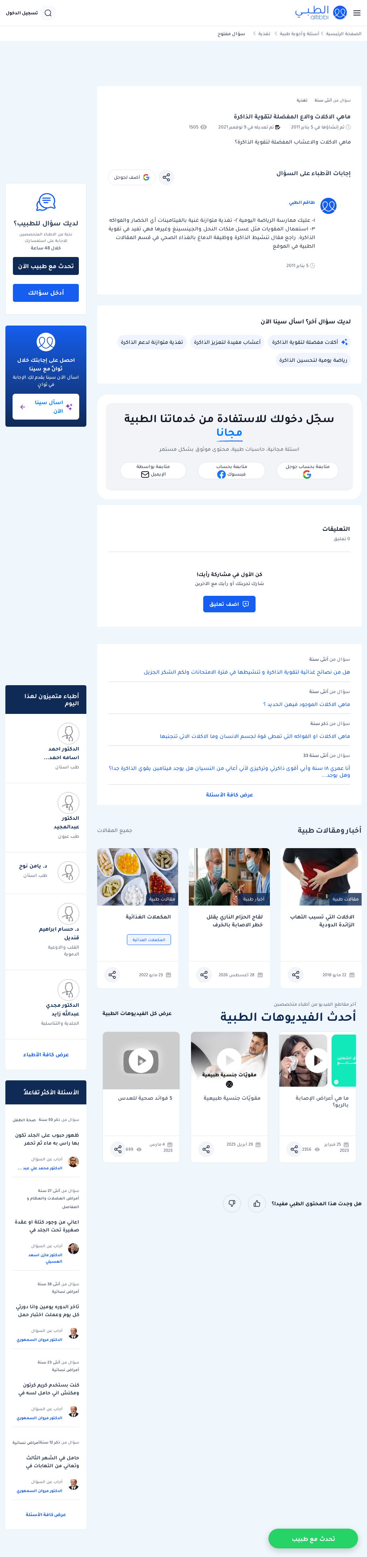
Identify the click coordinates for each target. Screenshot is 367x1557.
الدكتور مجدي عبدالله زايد (62, 1009)
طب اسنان (67, 766)
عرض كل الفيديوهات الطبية (137, 1013)
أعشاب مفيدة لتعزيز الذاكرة (227, 342)
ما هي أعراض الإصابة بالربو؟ (322, 1101)
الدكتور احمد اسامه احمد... (61, 753)
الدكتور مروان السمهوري (39, 1339)
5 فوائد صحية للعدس (145, 1098)
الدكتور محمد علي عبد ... (40, 1168)
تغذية (264, 33)
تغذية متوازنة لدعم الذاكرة (152, 342)
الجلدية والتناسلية (60, 1023)
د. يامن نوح (33, 865)
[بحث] (48, 13)
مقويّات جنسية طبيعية (232, 1098)
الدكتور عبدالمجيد (66, 822)
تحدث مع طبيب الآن (46, 266)
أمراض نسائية (65, 1291)
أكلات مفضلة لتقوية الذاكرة (305, 342)
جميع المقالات (114, 830)
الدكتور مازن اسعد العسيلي (45, 1258)
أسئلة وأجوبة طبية (299, 33)
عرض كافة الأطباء (46, 1054)
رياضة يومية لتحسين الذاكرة (313, 360)
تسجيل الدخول (22, 13)
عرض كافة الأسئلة (229, 794)
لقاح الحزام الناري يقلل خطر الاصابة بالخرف (234, 921)
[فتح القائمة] (354, 13)
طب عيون (68, 836)
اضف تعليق (224, 604)
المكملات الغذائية (148, 917)
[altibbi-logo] (321, 13)
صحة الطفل (24, 1120)
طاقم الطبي (302, 202)
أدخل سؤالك (46, 292)
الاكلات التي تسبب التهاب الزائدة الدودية (322, 921)
